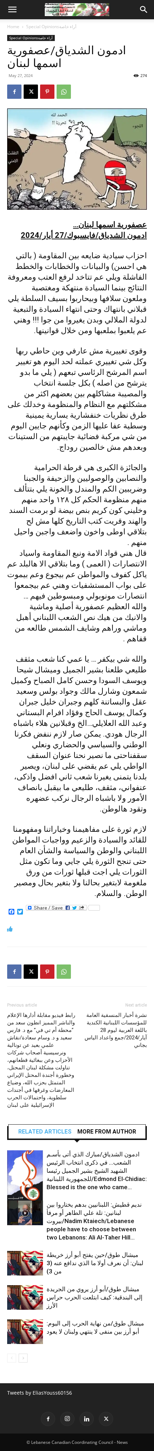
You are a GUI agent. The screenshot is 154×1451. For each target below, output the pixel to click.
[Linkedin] (87, 1419)
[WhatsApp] (64, 92)
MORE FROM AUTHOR (106, 1132)
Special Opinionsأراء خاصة (51, 27)
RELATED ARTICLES (45, 1132)
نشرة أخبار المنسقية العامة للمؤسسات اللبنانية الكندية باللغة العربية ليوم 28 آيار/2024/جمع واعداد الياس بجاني (116, 1030)
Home (13, 27)
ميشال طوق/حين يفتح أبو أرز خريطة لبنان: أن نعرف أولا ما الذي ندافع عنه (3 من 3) (95, 1263)
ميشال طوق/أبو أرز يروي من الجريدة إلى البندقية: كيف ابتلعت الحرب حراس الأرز (95, 1297)
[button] (12, 9)
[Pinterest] (47, 92)
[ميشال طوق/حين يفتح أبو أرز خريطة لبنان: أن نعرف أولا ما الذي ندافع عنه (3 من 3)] (25, 1263)
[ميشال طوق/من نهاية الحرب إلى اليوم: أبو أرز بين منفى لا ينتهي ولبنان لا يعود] (25, 1331)
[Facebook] (14, 92)
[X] (31, 92)
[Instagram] (67, 1419)
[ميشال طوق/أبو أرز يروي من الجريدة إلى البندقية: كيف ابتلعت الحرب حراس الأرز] (25, 1297)
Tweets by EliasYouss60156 (39, 1392)
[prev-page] (11, 1358)
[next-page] (23, 1358)
